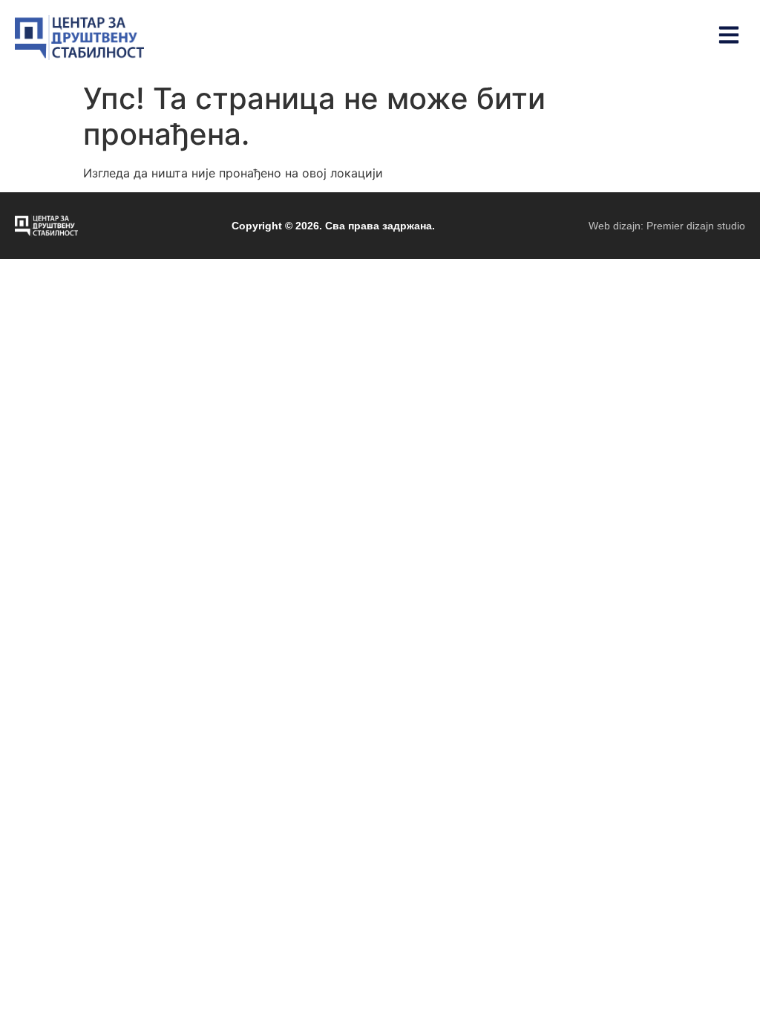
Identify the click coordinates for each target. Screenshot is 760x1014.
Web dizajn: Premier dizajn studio (667, 226)
